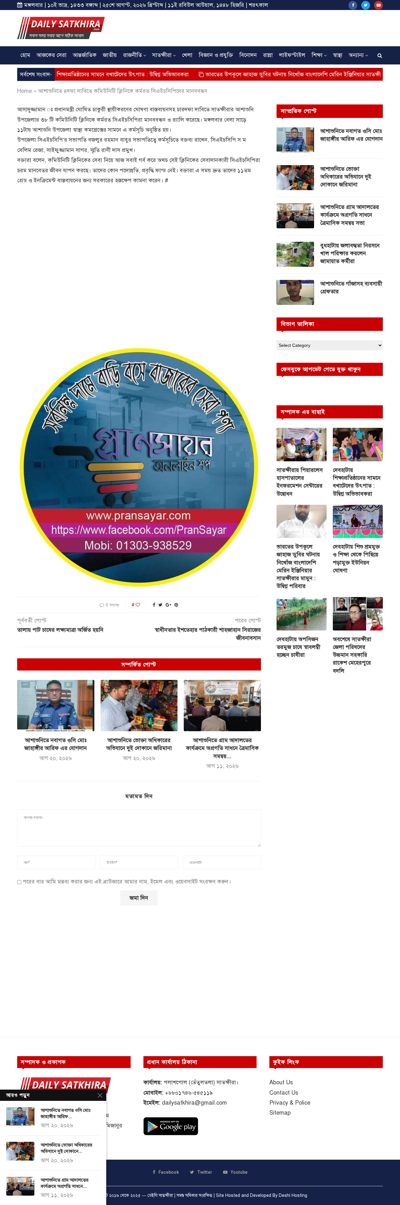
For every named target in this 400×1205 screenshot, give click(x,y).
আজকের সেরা (52, 55)
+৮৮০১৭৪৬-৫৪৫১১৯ (189, 1092)
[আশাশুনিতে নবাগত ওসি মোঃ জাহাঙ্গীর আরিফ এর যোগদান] (55, 705)
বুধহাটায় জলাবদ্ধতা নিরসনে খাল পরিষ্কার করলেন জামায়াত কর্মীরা (350, 253)
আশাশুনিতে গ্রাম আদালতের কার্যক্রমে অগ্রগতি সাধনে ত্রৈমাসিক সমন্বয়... (222, 748)
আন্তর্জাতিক (85, 55)
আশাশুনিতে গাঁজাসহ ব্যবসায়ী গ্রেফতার (351, 287)
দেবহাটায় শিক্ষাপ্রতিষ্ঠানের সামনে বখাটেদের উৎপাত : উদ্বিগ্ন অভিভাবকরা (357, 482)
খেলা (187, 55)
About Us (281, 1082)
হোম (25, 55)
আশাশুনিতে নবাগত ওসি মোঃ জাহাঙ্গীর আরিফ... (65, 1113)
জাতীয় (110, 55)
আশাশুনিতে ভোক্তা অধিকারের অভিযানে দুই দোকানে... (66, 1148)
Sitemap (280, 1112)
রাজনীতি (132, 55)
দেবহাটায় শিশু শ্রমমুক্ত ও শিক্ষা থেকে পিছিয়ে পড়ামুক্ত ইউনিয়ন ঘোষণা (356, 558)
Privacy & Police (289, 1102)
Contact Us (283, 1092)
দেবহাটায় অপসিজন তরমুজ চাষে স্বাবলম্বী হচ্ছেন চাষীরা (298, 647)
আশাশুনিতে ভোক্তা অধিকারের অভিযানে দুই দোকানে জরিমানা (345, 176)
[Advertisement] (269, 27)
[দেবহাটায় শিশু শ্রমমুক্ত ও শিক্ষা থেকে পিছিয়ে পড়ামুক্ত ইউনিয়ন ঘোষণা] (358, 521)
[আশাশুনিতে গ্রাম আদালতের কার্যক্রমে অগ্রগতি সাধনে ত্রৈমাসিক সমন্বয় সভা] (222, 705)
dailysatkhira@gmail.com (194, 1102)
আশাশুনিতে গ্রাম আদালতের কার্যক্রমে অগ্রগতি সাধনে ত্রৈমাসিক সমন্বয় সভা (349, 215)
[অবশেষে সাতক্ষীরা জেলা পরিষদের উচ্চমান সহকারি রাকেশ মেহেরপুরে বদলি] (358, 613)
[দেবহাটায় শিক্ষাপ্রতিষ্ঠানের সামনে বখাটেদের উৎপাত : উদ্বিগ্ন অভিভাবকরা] (358, 444)
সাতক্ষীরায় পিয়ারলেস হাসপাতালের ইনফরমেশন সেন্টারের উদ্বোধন (300, 482)
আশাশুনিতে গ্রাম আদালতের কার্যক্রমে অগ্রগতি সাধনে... (64, 1183)
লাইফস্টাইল (292, 55)
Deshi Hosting (293, 1195)
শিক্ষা (317, 55)
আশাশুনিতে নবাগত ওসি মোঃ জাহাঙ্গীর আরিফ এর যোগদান (351, 135)
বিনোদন (248, 55)
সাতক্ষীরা (162, 55)
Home (24, 91)
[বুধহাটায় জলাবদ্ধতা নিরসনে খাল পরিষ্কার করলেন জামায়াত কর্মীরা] (295, 254)
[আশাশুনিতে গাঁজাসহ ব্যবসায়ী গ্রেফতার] (295, 292)
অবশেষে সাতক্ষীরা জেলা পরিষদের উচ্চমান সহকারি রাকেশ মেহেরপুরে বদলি (352, 655)
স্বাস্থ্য (337, 55)
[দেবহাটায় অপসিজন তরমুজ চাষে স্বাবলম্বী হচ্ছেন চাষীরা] (302, 613)
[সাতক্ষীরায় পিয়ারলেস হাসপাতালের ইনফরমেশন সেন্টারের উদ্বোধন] (302, 444)
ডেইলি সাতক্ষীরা (160, 1195)
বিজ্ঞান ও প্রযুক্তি (216, 55)
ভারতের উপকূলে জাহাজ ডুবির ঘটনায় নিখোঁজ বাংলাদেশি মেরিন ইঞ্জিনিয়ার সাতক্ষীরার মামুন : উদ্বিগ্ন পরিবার (298, 566)
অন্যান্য (356, 55)
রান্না (268, 55)
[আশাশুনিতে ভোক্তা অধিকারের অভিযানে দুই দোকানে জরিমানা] (139, 705)
